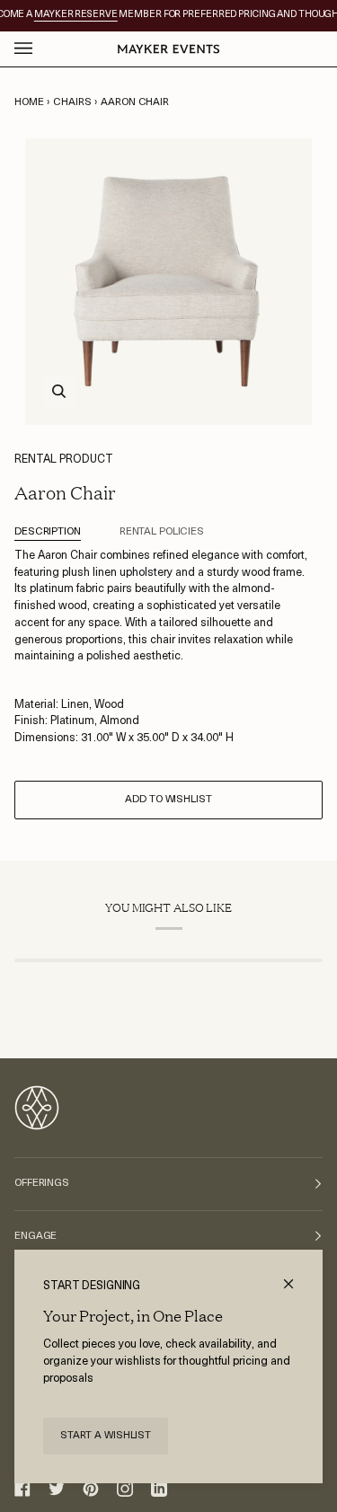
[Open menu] (41, 48)
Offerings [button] (41, 1183)
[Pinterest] (91, 1489)
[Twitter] (57, 1489)
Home (29, 102)
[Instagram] (125, 1489)
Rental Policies (162, 531)
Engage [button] (35, 1236)
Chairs (72, 102)
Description (47, 531)
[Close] (296, 1276)
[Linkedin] (159, 1489)
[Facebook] (22, 1489)
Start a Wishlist (105, 1435)
